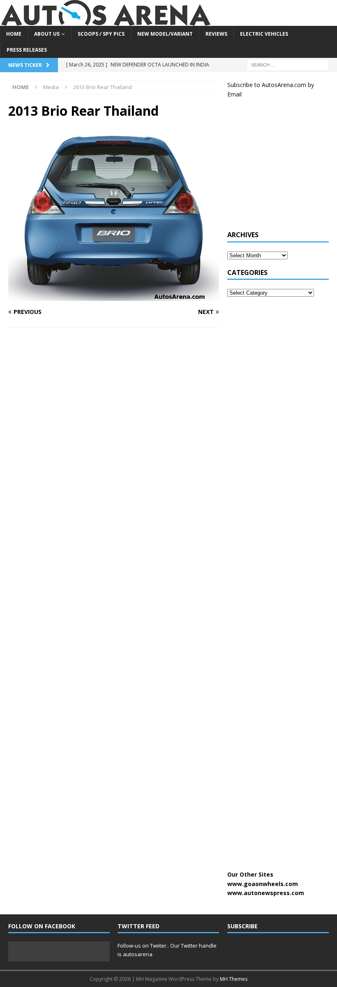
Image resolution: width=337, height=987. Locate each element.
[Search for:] (288, 65)
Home (13, 33)
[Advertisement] (282, 168)
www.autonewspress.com (265, 893)
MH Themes (233, 979)
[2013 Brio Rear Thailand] (113, 296)
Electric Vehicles (264, 33)
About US (47, 33)
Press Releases (27, 49)
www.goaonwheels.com (262, 884)
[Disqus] (113, 440)
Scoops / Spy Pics (101, 33)
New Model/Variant (165, 33)
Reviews (216, 33)
